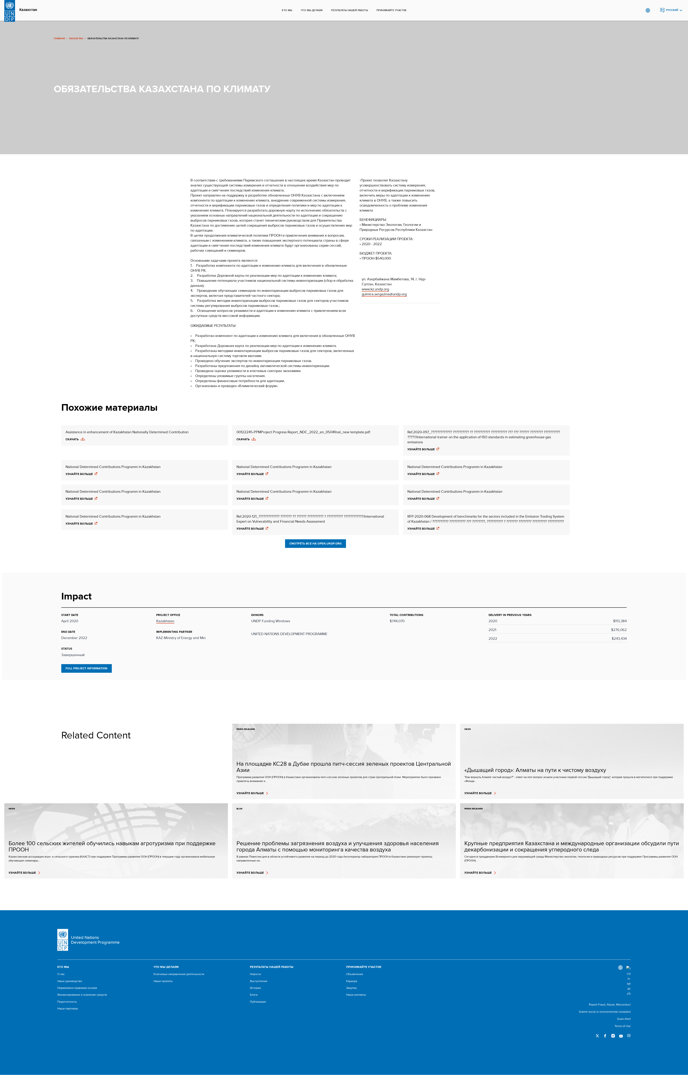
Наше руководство (69, 981)
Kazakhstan (165, 620)
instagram (613, 1036)
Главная (59, 38)
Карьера (351, 981)
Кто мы (287, 10)
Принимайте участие (391, 10)
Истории (255, 988)
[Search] (628, 981)
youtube (621, 1036)
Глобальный (648, 10)
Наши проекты (163, 981)
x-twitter (597, 1036)
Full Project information (87, 668)
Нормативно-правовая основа (77, 988)
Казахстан (28, 10)
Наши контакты (356, 995)
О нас (61, 974)
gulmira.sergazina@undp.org (384, 294)
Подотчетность (67, 1002)
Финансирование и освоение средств (82, 995)
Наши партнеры (67, 1009)
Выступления (258, 981)
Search (655, 10)
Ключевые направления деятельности (179, 974)
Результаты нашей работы (349, 10)
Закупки (351, 988)
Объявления (354, 974)
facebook (605, 1036)
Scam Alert (624, 1019)
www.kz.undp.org (375, 289)
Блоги (254, 995)
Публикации (258, 1002)
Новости (255, 974)
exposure (629, 1036)
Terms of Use (623, 1026)
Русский (672, 10)
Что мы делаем (311, 10)
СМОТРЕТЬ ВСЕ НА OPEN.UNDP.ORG (315, 543)
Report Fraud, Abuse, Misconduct (610, 1004)
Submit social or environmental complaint (605, 1012)
